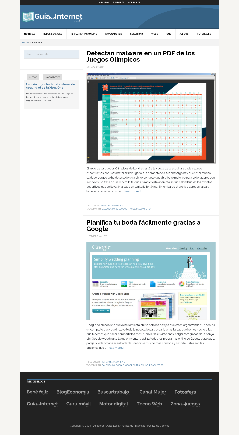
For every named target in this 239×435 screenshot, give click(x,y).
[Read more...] (132, 191)
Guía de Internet (52, 16)
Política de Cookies (158, 425)
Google (120, 365)
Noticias (105, 205)
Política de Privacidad (133, 425)
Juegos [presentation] (33, 77)
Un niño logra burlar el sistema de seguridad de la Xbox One (50, 86)
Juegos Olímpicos (125, 209)
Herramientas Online (113, 362)
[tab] (31, 77)
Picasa (152, 365)
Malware (141, 209)
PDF (150, 209)
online (144, 365)
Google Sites (132, 365)
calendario (108, 209)
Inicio (25, 42)
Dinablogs (98, 425)
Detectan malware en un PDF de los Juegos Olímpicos (140, 56)
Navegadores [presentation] (52, 77)
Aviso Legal (113, 425)
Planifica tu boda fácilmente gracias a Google (143, 225)
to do (160, 365)
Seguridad (117, 205)
